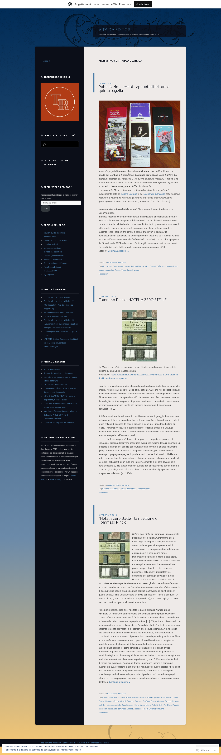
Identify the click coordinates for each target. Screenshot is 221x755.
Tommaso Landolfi (125, 709)
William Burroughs (156, 709)
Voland (136, 270)
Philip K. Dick (157, 705)
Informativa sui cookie (70, 750)
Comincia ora (143, 4)
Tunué (118, 270)
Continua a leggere (118, 251)
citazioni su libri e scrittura (118, 485)
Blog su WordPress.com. (51, 743)
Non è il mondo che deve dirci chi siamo (60, 377)
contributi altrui (50, 237)
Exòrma (160, 266)
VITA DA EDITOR (114, 29)
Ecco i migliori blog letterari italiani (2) (59, 301)
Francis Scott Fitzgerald (150, 697)
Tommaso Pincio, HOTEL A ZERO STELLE (133, 299)
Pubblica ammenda (52, 369)
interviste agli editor (52, 244)
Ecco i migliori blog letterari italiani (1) (59, 297)
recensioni (109, 270)
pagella (101, 270)
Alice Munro (107, 266)
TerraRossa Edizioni (52, 267)
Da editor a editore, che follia (55, 316)
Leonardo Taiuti (171, 266)
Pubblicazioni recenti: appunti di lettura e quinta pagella (134, 89)
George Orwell (119, 701)
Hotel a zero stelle (128, 489)
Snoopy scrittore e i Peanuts (55, 263)
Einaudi (153, 266)
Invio (45, 208)
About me (47, 61)
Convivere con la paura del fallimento (59, 422)
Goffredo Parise (149, 701)
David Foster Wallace (129, 697)
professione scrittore (52, 248)
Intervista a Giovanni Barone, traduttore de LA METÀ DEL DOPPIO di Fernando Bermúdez (60, 415)
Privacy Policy (55, 479)
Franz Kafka (166, 697)
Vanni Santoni (127, 270)
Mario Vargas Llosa (142, 705)
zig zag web (49, 275)
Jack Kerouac (127, 705)
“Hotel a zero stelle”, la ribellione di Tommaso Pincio (128, 520)
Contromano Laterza (121, 266)
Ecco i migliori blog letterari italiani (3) (59, 320)
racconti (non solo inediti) (54, 256)
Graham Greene (164, 701)
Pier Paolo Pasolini (171, 705)
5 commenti (103, 274)
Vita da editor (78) (51, 381)
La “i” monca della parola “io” (56, 385)
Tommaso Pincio (143, 489)
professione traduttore (53, 252)
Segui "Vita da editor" (58, 187)
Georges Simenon (134, 701)
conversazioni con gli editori (55, 240)
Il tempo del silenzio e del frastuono (58, 373)
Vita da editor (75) (51, 347)
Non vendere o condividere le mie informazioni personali (86, 743)
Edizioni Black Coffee (140, 266)
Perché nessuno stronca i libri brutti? (59, 312)
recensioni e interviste (116, 262)
